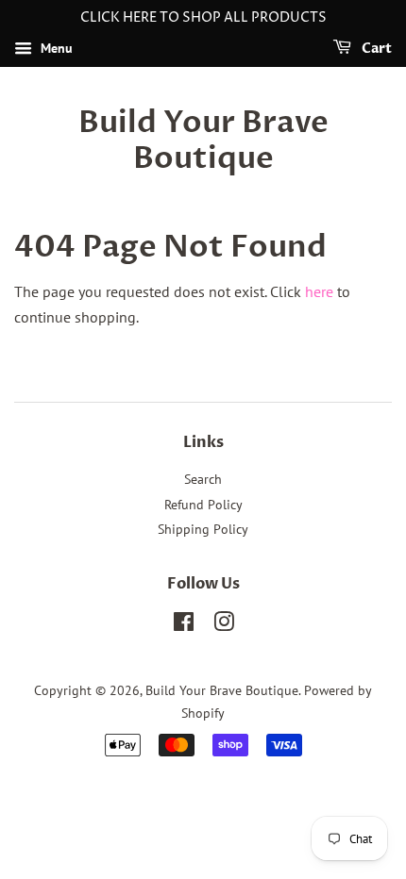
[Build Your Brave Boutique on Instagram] (223, 625)
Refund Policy (203, 504)
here (319, 291)
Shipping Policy (203, 529)
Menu (55, 48)
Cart (375, 49)
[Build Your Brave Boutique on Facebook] (184, 625)
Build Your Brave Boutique (203, 141)
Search (203, 479)
